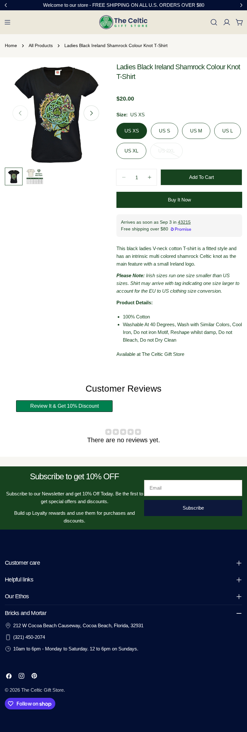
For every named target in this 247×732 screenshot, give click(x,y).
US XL (131, 150)
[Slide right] (91, 113)
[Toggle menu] (7, 22)
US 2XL (170, 153)
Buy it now (179, 199)
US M (196, 130)
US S (164, 130)
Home (11, 45)
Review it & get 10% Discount (64, 406)
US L (227, 130)
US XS (131, 130)
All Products (41, 45)
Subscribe (193, 508)
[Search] (213, 22)
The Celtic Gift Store (42, 690)
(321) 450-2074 (29, 637)
